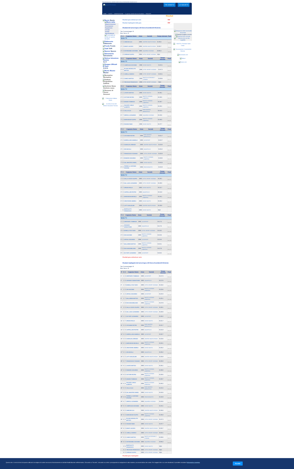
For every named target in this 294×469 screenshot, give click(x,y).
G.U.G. (105, 68)
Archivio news (108, 88)
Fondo (112, 46)
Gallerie (106, 83)
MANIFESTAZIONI (118, 13)
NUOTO (110, 13)
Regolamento (108, 28)
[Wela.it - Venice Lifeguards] (182, 58)
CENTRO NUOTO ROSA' (149, 41)
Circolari (107, 29)
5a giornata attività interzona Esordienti (134, 13)
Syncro (113, 51)
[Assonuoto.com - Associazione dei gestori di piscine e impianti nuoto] (182, 54)
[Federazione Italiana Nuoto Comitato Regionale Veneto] (109, 5)
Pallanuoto (107, 43)
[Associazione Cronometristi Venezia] (182, 51)
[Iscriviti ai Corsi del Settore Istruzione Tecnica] (110, 105)
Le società (183, 5)
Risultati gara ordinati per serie (132, 19)
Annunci (106, 94)
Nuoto (112, 20)
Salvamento (107, 56)
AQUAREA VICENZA (148, 50)
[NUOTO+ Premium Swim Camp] (182, 45)
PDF (169, 19)
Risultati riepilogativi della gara (132, 23)
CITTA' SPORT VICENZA (149, 54)
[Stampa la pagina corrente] (183, 34)
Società (107, 31)
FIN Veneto (169, 5)
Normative (107, 77)
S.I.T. (105, 62)
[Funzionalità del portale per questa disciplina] (112, 39)
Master (106, 73)
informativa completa (193, 462)
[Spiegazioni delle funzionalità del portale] (183, 32)
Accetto (237, 463)
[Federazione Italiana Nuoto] (110, 100)
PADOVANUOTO (148, 167)
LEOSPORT (147, 140)
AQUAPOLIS (147, 149)
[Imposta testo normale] (183, 36)
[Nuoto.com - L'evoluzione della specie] (183, 62)
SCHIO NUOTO (147, 65)
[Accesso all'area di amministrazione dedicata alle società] (182, 25)
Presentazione (109, 26)
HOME (104, 13)
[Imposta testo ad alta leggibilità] (183, 40)
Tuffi (110, 48)
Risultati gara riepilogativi (130, 456)
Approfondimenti (109, 33)
